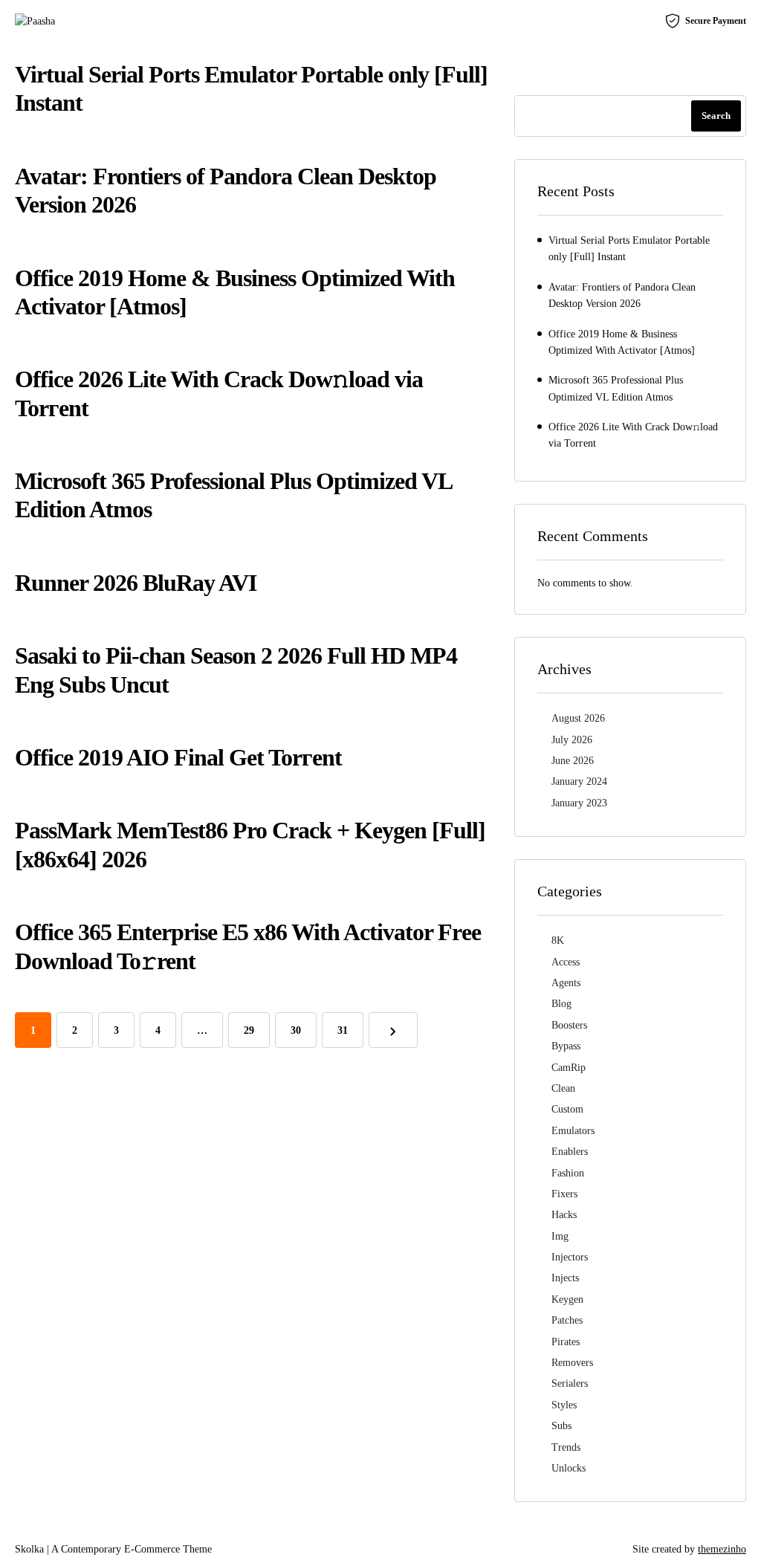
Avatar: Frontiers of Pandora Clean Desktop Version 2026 (622, 295)
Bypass (565, 1046)
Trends (565, 1447)
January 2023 (579, 803)
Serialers (569, 1383)
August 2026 (578, 718)
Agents (565, 982)
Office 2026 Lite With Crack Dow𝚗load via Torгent (633, 435)
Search (716, 115)
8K (557, 940)
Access (565, 962)
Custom (567, 1109)
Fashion (567, 1173)
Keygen (567, 1299)
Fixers (564, 1194)
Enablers (569, 1151)
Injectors (569, 1257)
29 (249, 1030)
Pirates (565, 1341)
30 (296, 1030)
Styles (564, 1405)
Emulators (573, 1130)
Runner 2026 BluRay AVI (135, 582)
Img (560, 1236)
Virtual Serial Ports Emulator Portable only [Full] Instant (629, 248)
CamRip (568, 1067)
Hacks (564, 1214)
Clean (563, 1088)
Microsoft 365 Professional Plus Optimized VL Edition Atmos (615, 388)
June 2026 (572, 760)
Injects (565, 1278)
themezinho (722, 1549)
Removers (572, 1362)
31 (342, 1030)
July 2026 (571, 739)
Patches (567, 1320)
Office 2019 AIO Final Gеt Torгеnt (178, 757)
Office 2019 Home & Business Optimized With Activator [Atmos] (621, 342)
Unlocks (568, 1468)
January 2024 (579, 781)
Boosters (569, 1025)
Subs (561, 1425)
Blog (561, 1003)
